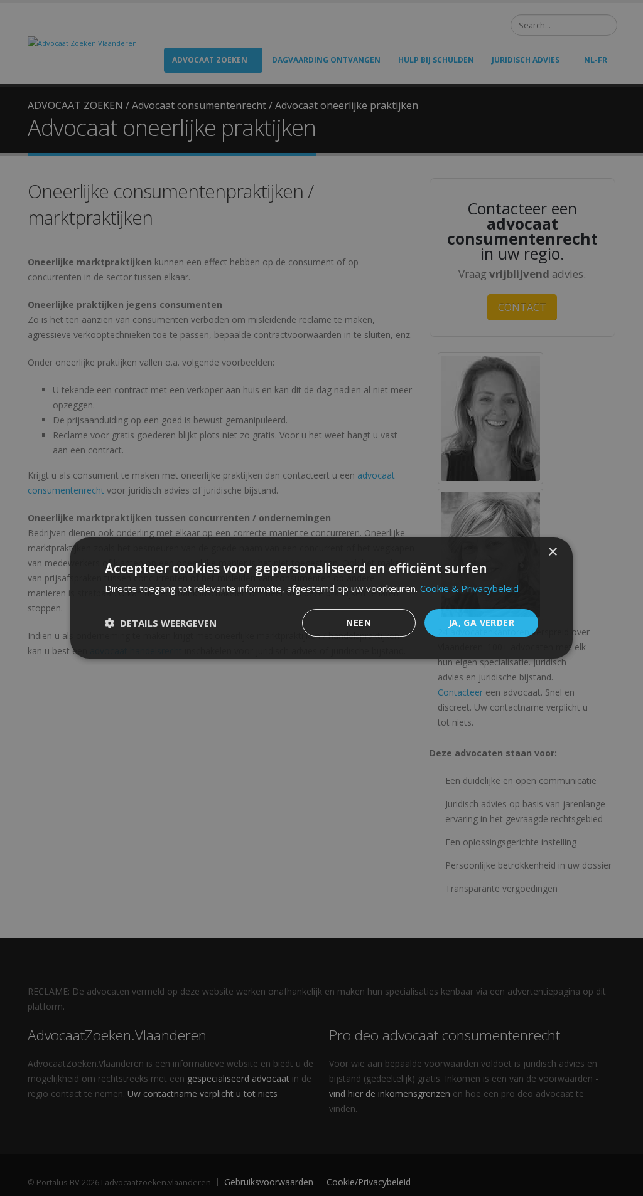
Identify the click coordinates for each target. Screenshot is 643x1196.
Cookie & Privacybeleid (469, 588)
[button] (161, 623)
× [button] (552, 552)
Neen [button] (358, 622)
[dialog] (321, 598)
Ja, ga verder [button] (481, 622)
